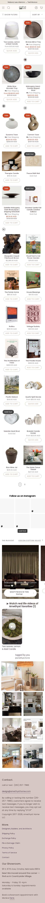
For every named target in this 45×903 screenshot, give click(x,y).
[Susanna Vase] (12, 122)
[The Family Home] (12, 280)
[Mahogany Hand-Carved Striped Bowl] (33, 74)
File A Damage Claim (11, 843)
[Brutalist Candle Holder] (33, 419)
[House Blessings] (33, 280)
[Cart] (41, 8)
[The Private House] (33, 348)
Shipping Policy (8, 833)
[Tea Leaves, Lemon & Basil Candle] (12, 30)
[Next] (35, 484)
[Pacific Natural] (12, 385)
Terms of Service (9, 852)
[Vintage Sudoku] (33, 314)
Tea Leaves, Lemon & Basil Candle (11, 647)
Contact (5, 857)
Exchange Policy (9, 838)
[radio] (25, 59)
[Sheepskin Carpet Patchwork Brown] (12, 244)
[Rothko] (12, 314)
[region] (22, 630)
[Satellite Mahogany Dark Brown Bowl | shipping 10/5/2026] (12, 195)
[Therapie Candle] (12, 161)
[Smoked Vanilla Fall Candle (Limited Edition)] (33, 195)
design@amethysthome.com (16, 791)
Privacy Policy (8, 848)
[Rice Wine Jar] (12, 455)
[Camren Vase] (33, 122)
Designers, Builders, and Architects (17, 828)
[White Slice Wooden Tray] (12, 74)
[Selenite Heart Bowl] (12, 419)
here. (12, 898)
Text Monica (32, 2)
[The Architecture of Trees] (12, 348)
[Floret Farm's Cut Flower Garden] (33, 244)
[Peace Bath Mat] (33, 161)
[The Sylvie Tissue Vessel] (33, 455)
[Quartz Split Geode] (33, 385)
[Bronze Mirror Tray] (33, 30)
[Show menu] (3, 8)
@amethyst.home (22, 658)
